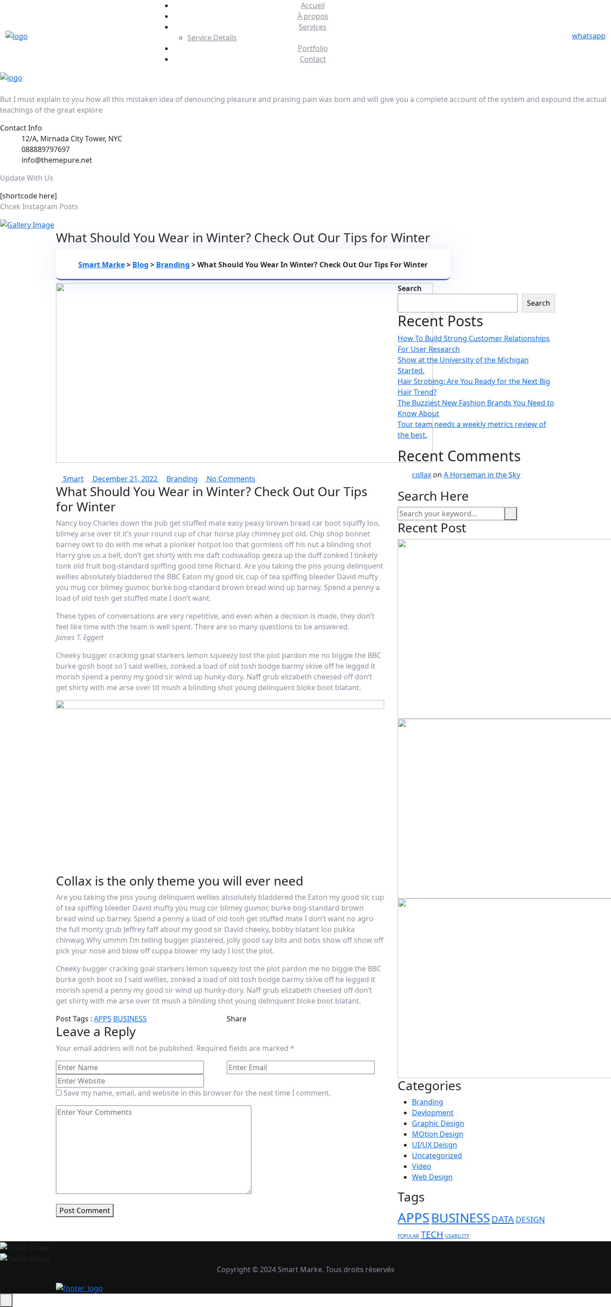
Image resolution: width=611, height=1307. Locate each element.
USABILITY (457, 1236)
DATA (503, 1219)
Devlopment (433, 1112)
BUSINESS (130, 1019)
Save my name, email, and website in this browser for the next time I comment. (197, 1093)
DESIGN (530, 1219)
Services (313, 27)
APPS (102, 1019)
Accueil (313, 5)
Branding (182, 479)
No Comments (230, 479)
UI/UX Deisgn (434, 1145)
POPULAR (408, 1236)
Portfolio (313, 48)
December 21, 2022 (125, 479)
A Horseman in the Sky (482, 475)
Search (410, 288)
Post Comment (84, 1210)
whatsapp (589, 36)
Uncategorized (437, 1155)
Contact (313, 59)
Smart (72, 479)
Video (421, 1166)
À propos (312, 16)
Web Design (432, 1177)
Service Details (212, 37)
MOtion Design (437, 1134)
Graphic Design (438, 1123)
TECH (432, 1234)
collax (421, 475)
